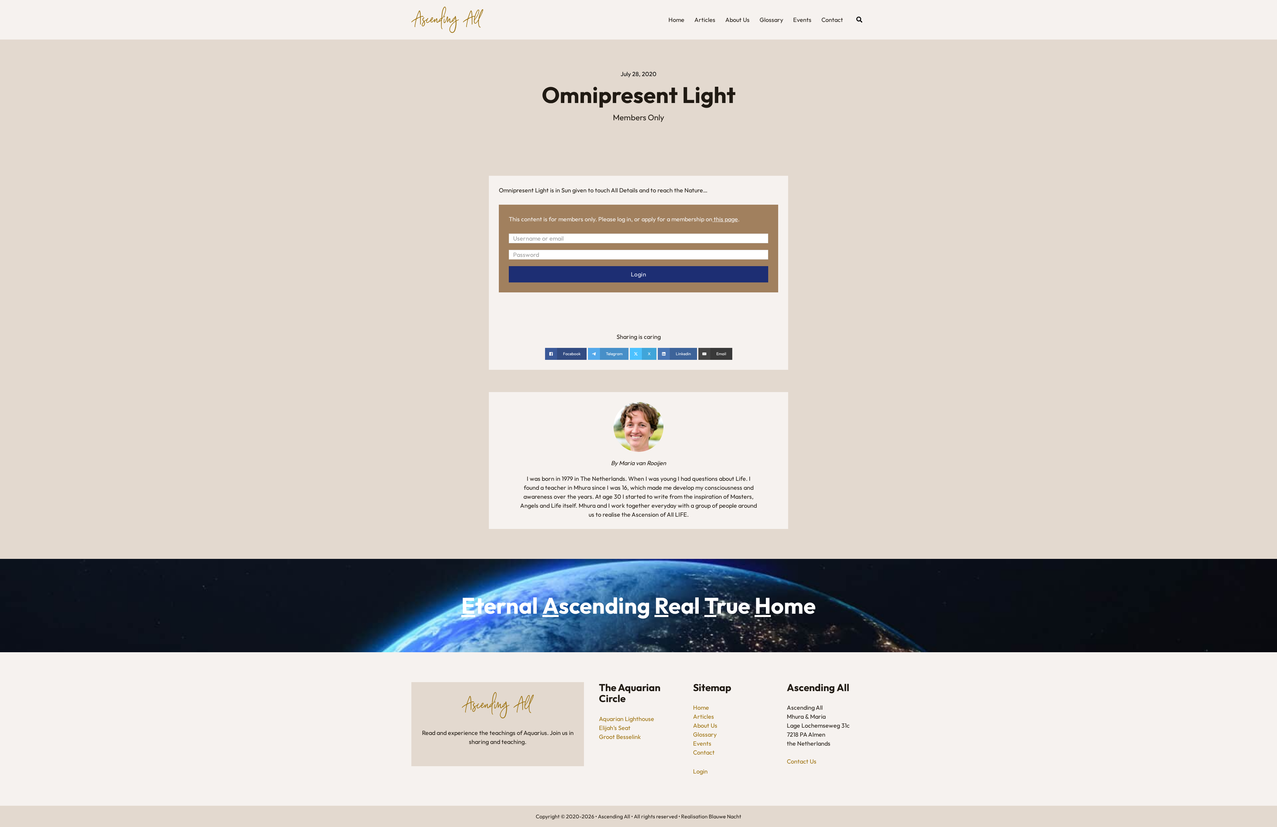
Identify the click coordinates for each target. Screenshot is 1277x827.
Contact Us (801, 761)
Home (676, 20)
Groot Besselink (620, 737)
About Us (737, 20)
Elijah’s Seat (615, 728)
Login (700, 771)
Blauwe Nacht (725, 816)
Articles (704, 20)
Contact (832, 20)
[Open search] (859, 19)
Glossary (771, 20)
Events (802, 20)
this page (726, 219)
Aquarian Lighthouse (626, 719)
